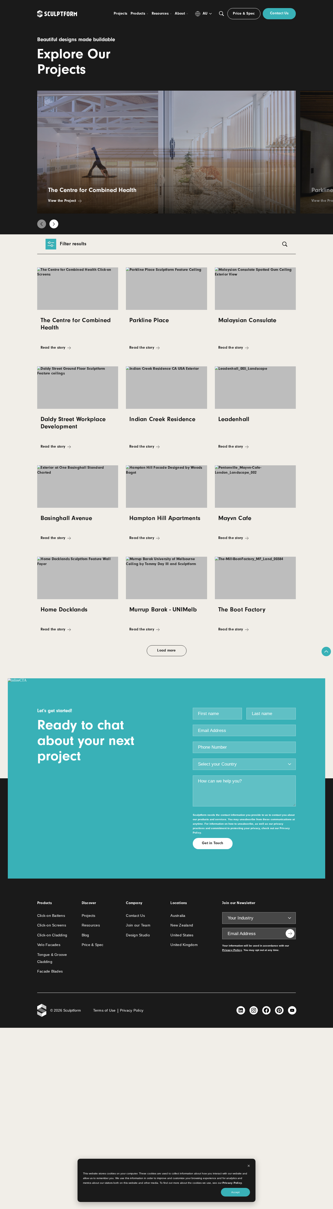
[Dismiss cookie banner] (248, 1166)
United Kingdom (184, 945)
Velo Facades (48, 945)
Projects (88, 916)
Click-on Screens (51, 925)
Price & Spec (93, 945)
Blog (85, 935)
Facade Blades (50, 971)
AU (205, 13)
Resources (91, 925)
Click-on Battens (51, 916)
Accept (235, 1192)
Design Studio (138, 935)
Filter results (73, 244)
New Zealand (181, 925)
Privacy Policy (232, 1182)
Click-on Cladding (52, 935)
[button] (41, 224)
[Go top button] (326, 651)
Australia (177, 916)
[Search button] (221, 13)
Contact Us (135, 916)
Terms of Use (104, 1010)
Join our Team (138, 925)
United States (181, 935)
